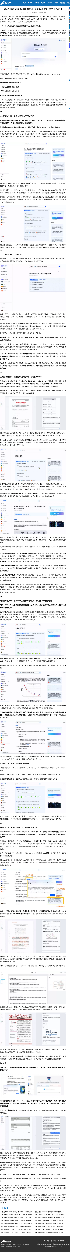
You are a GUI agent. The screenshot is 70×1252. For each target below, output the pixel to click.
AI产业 (43, 3)
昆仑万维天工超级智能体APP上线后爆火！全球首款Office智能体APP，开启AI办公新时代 (29, 1220)
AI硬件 (36, 3)
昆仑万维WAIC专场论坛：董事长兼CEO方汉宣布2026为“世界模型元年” (23, 1212)
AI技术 (49, 3)
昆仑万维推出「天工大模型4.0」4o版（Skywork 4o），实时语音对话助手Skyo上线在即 (28, 1232)
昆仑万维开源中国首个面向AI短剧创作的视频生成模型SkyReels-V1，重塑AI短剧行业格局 (29, 1226)
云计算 (56, 3)
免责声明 (61, 1241)
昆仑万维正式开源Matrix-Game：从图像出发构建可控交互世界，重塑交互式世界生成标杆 (29, 1223)
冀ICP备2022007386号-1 (44, 1244)
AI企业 (30, 3)
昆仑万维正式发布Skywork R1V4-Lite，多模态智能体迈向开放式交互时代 (24, 1215)
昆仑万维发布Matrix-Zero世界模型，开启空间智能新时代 (52, 1226)
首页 (24, 3)
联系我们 (54, 1241)
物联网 (62, 3)
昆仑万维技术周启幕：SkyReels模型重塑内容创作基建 (51, 1217)
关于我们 (46, 1241)
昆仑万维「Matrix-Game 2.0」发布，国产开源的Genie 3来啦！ (21, 1217)
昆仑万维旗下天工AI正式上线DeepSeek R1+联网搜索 (18, 1229)
